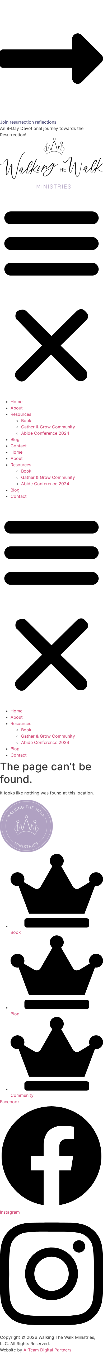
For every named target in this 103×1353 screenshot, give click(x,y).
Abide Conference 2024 (45, 433)
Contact (19, 445)
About (17, 408)
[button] (51, 294)
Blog (15, 439)
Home (16, 401)
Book (26, 420)
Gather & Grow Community (48, 426)
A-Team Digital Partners (47, 1349)
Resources (21, 414)
